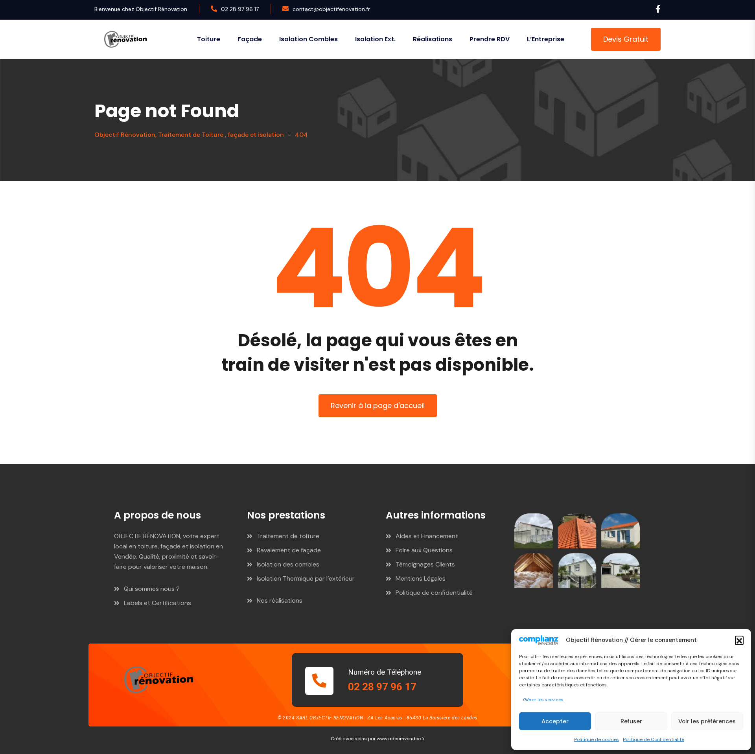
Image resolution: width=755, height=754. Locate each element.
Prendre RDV (490, 39)
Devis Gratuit (625, 39)
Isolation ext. (375, 39)
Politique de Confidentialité (653, 739)
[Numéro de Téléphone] (319, 681)
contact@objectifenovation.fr (331, 9)
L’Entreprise (545, 39)
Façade (250, 39)
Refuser (631, 721)
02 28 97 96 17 (240, 9)
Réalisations (432, 39)
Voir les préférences (707, 721)
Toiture (208, 39)
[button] (739, 640)
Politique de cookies (596, 739)
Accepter (555, 721)
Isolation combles (308, 39)
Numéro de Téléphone (384, 672)
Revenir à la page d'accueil (378, 405)
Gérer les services (543, 700)
